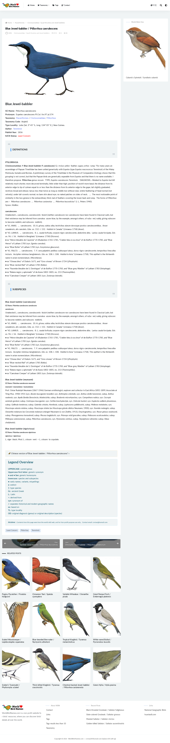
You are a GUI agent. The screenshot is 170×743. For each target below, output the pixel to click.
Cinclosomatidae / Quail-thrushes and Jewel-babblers (46, 23)
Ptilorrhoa (51, 118)
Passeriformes (19, 23)
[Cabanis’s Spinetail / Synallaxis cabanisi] (145, 51)
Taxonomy (50, 728)
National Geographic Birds (155, 710)
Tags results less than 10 (56, 724)
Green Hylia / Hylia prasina (104, 685)
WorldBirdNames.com (76, 739)
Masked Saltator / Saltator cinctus (100, 719)
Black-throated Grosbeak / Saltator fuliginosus (105, 710)
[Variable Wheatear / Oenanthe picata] (76, 574)
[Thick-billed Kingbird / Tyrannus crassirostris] (46, 665)
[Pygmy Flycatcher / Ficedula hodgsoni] (16, 574)
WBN (10, 33)
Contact (67, 5)
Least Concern (12, 530)
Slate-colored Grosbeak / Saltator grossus (103, 715)
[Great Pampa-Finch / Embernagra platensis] (107, 574)
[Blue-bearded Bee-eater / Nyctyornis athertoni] (46, 619)
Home (32, 5)
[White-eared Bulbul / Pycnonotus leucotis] (107, 619)
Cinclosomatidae (38, 118)
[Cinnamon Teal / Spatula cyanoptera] (46, 574)
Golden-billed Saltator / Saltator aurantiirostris (105, 724)
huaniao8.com (150, 715)
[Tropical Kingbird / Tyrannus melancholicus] (76, 619)
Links (48, 715)
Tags (56, 5)
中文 (155, 5)
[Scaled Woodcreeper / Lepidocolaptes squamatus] (16, 619)
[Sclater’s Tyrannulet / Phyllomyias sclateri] (16, 665)
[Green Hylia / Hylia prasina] (107, 665)
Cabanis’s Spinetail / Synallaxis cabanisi (142, 78)
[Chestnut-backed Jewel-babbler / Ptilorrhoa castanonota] (76, 665)
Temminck (17, 129)
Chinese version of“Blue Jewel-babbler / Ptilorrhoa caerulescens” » (40, 454)
